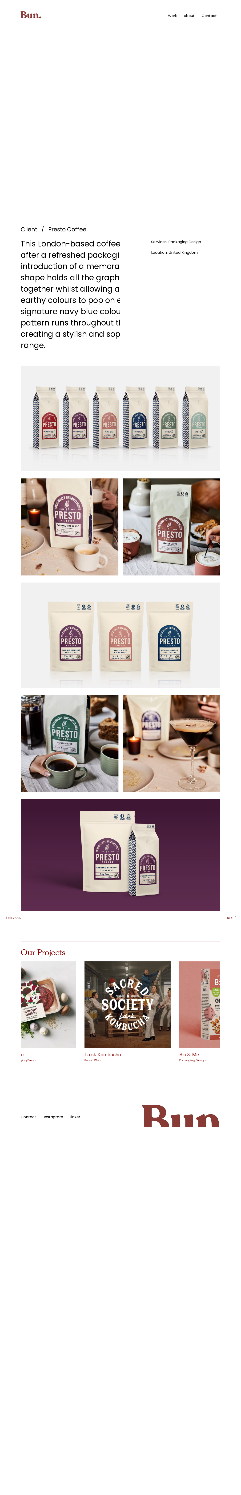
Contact (28, 1117)
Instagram (53, 1117)
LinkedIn (77, 1117)
